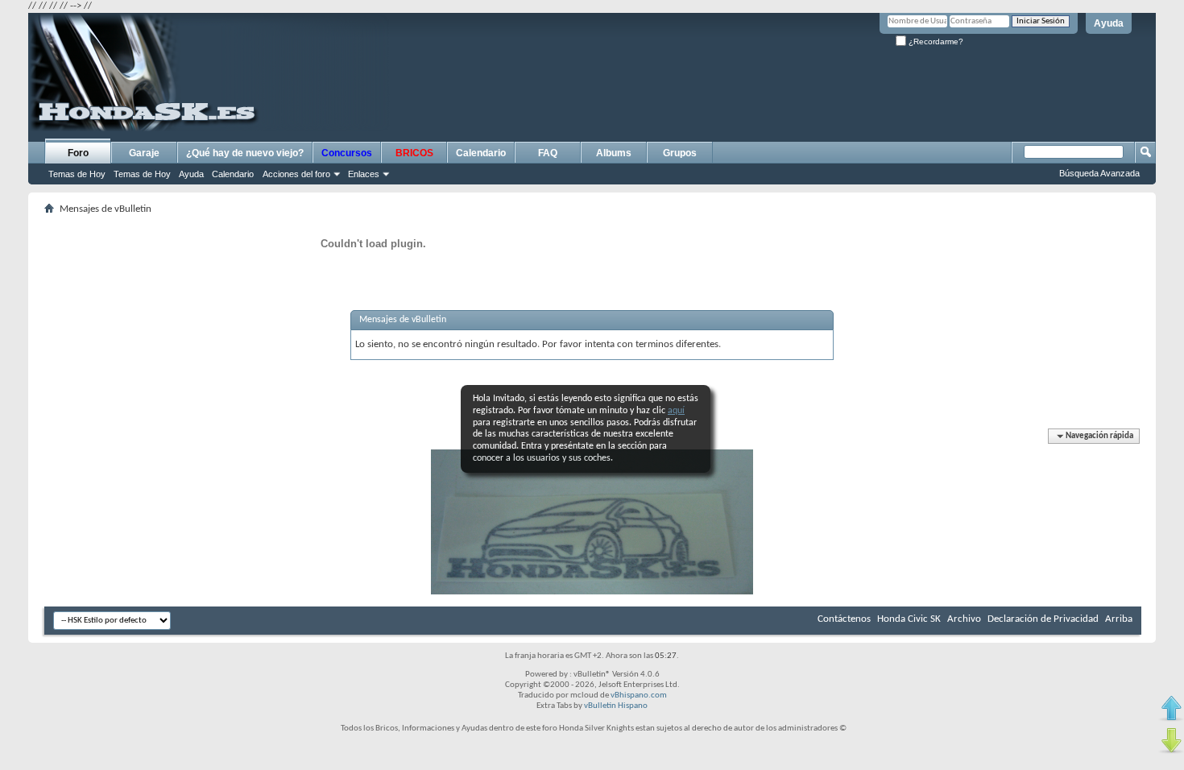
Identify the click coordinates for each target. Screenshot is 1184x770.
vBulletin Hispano (616, 706)
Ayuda (1109, 23)
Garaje (144, 153)
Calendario (233, 174)
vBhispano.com (639, 695)
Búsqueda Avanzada (1099, 173)
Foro (78, 153)
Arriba (1118, 619)
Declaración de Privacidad (1043, 619)
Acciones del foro (296, 174)
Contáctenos (844, 619)
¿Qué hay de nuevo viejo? (245, 153)
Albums (613, 153)
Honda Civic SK (909, 619)
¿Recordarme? (934, 41)
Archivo (964, 619)
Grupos (680, 153)
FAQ (547, 153)
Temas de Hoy (77, 174)
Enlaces (363, 174)
